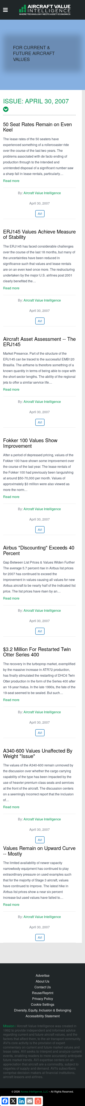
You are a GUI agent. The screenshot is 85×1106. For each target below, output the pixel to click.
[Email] (30, 1101)
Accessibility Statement (43, 1016)
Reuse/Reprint (42, 992)
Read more (11, 180)
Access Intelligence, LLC (34, 1091)
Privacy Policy (42, 998)
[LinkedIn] (21, 1101)
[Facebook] (5, 1101)
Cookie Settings (42, 1004)
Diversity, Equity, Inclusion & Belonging (42, 1010)
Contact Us (42, 987)
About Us (42, 981)
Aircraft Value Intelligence (42, 192)
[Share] (38, 1101)
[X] (13, 1101)
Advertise (43, 975)
